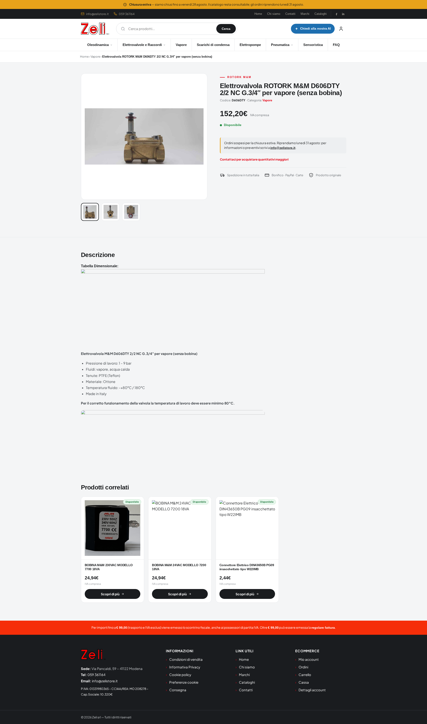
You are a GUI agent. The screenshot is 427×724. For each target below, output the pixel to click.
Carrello (305, 674)
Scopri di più (110, 594)
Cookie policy (180, 674)
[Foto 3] (131, 212)
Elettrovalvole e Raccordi (142, 45)
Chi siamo (273, 13)
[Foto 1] (90, 212)
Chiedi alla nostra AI (315, 28)
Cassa (304, 682)
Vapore (181, 45)
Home (258, 13)
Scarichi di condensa (213, 45)
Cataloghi (320, 13)
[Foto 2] (110, 212)
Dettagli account (312, 690)
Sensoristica (313, 45)
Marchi (305, 13)
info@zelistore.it (97, 14)
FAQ (336, 45)
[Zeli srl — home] (95, 29)
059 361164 (126, 14)
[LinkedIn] (343, 14)
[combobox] (170, 29)
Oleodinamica (98, 45)
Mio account (309, 659)
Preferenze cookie (183, 682)
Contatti (290, 13)
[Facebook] (336, 14)
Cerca (226, 28)
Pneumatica (280, 45)
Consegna (177, 690)
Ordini (303, 667)
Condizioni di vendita (186, 659)
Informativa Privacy (184, 667)
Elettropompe (250, 45)
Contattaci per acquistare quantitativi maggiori (254, 159)
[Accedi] (341, 29)
